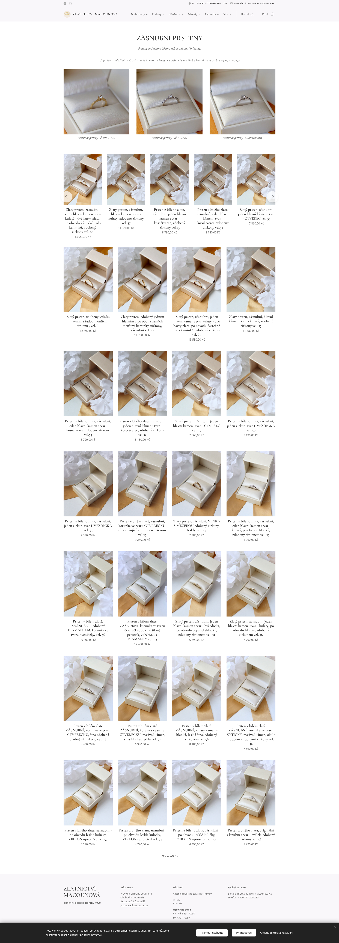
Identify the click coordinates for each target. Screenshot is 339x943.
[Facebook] (65, 4)
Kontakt (177, 903)
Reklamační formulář (132, 901)
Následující (168, 856)
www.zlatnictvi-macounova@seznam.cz (254, 3)
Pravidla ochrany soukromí (136, 893)
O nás (176, 899)
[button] (247, 14)
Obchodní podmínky (132, 897)
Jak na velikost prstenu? (134, 905)
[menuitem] (140, 14)
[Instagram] (70, 4)
